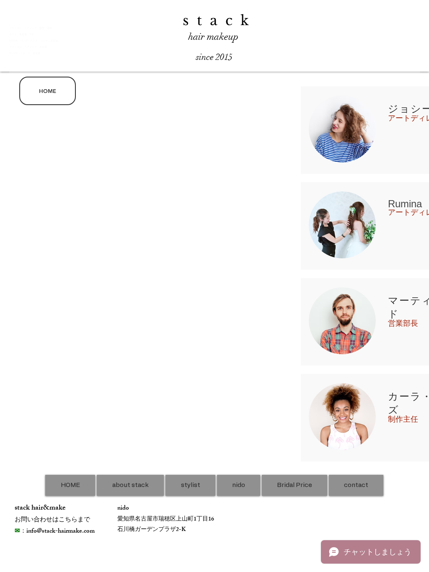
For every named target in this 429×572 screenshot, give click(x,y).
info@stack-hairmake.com (60, 531)
